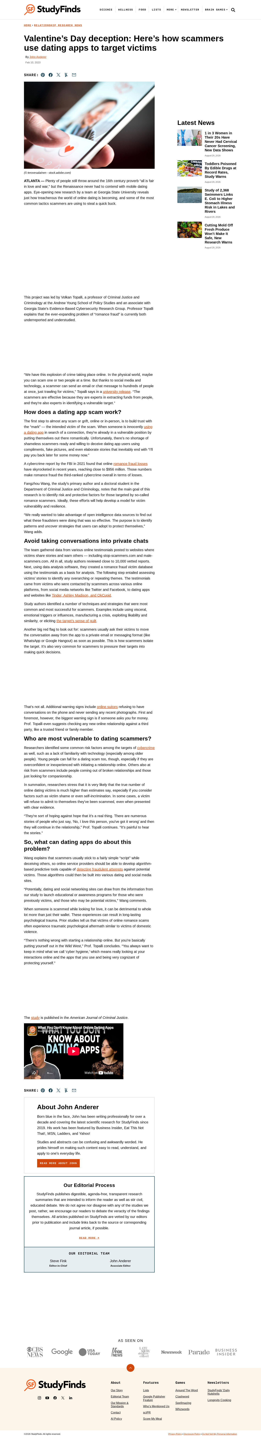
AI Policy (116, 1418)
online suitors (107, 707)
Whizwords (182, 1409)
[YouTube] (47, 1398)
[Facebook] (55, 1398)
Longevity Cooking (219, 1400)
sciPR (147, 1412)
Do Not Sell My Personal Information (219, 1434)
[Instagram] (39, 1398)
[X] (63, 1398)
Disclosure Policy (192, 1434)
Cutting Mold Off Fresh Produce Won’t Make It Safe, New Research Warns (219, 233)
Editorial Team (120, 1396)
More (170, 9)
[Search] (233, 10)
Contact (116, 1412)
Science (106, 9)
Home (27, 25)
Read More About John (58, 1163)
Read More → (89, 1237)
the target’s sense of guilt (76, 621)
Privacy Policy (175, 1434)
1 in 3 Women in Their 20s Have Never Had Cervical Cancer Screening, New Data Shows (221, 141)
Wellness (125, 9)
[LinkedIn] (71, 1398)
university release (116, 392)
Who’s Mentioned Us (156, 1406)
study (35, 1018)
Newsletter (190, 9)
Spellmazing (183, 1402)
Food (142, 9)
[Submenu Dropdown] (176, 10)
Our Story (117, 1390)
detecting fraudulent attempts (100, 869)
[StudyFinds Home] (52, 9)
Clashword (182, 1396)
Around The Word (186, 1390)
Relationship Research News (58, 25)
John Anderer (37, 57)
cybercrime (146, 748)
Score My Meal (152, 1418)
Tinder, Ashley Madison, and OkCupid (81, 595)
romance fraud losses (130, 464)
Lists (156, 9)
